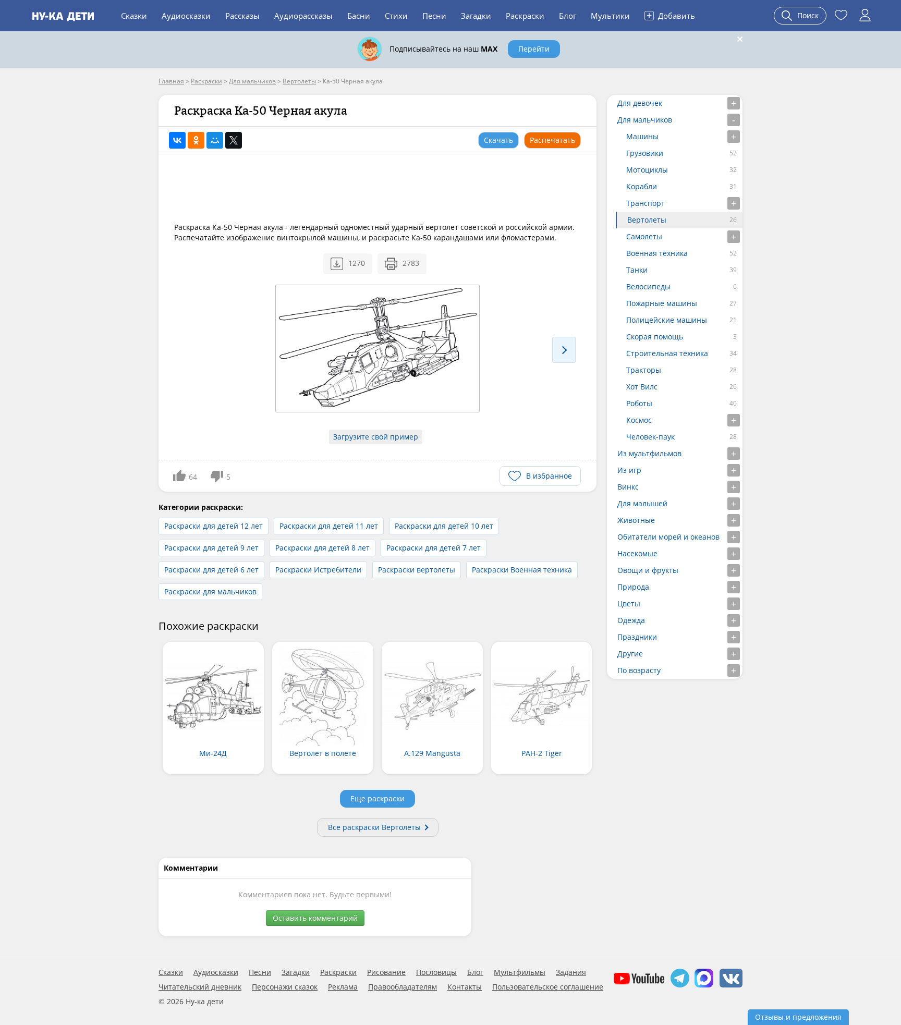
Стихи (396, 15)
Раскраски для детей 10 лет (444, 526)
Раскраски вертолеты (416, 570)
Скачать (498, 140)
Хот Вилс (642, 387)
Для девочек (639, 103)
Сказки (134, 15)
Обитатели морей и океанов (668, 537)
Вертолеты (646, 220)
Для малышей (642, 503)
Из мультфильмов (649, 453)
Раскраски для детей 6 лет (211, 570)
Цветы (628, 603)
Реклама (343, 987)
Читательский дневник (200, 987)
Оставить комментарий (315, 918)
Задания (571, 972)
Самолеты (644, 236)
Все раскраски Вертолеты (374, 827)
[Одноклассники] (196, 140)
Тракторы (643, 370)
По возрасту (639, 670)
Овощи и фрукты (647, 570)
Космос (639, 420)
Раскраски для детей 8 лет (322, 548)
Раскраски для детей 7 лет (433, 548)
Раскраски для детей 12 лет (213, 526)
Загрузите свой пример (375, 437)
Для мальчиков (644, 120)
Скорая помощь (654, 336)
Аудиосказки (186, 15)
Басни (358, 15)
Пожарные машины (661, 303)
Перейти (534, 49)
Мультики (610, 15)
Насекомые (637, 553)
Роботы (639, 403)
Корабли (641, 186)
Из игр (629, 470)
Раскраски (525, 15)
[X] (233, 140)
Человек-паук (650, 437)
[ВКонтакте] (177, 140)
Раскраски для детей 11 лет (328, 526)
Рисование (386, 972)
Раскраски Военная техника (522, 570)
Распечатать (552, 140)
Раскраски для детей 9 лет (211, 548)
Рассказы (242, 15)
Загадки (476, 15)
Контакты (464, 987)
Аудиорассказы (303, 15)
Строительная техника (667, 353)
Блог (567, 15)
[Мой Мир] (214, 140)
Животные (636, 520)
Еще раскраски (377, 798)
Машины (642, 136)
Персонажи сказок (285, 987)
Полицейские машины (666, 320)
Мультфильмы (519, 972)
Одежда (631, 620)
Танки (637, 270)
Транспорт (645, 203)
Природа (633, 587)
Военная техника (657, 253)
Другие (630, 653)
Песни (434, 15)
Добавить (671, 15)
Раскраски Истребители (318, 570)
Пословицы (436, 972)
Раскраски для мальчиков (210, 591)
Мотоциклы (647, 170)
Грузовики (644, 153)
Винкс (628, 487)
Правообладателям (402, 987)
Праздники (637, 637)
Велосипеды (648, 286)
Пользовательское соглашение (547, 987)
